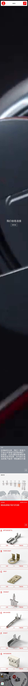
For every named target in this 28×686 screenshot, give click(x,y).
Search (24, 3)
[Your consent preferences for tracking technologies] (2, 683)
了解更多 (21, 545)
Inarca (4, 3)
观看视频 (14, 225)
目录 (7, 545)
